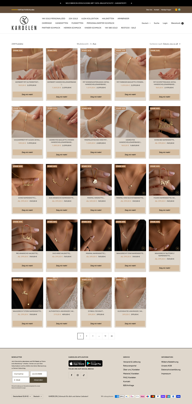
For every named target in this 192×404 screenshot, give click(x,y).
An (91, 44)
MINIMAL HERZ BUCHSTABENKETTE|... (130, 198)
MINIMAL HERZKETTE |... (96, 198)
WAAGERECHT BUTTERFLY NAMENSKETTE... (164, 254)
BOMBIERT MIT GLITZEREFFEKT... (27, 82)
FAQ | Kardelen (129, 377)
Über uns (149, 10)
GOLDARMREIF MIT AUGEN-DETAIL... (27, 140)
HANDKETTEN (61, 23)
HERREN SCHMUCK (72, 28)
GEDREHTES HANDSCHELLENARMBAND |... (130, 141)
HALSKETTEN (108, 18)
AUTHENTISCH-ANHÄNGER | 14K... (61, 311)
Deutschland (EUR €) (21, 396)
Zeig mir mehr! (27, 94)
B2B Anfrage (128, 385)
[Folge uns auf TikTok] (84, 375)
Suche (156, 23)
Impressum (166, 373)
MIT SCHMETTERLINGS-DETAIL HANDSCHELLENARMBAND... (164, 83)
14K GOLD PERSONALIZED (53, 18)
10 (105, 336)
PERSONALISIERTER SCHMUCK (100, 23)
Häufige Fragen (166, 10)
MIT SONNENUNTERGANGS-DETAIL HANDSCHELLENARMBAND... (96, 83)
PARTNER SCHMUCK (51, 28)
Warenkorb (177, 23)
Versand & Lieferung (131, 362)
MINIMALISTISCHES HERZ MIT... (96, 140)
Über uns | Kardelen (131, 369)
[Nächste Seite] (111, 336)
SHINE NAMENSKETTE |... (27, 198)
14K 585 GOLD (111, 28)
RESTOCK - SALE (128, 28)
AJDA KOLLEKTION (89, 18)
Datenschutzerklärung (170, 369)
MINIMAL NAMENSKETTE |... (96, 253)
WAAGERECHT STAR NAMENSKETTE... (130, 253)
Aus (94, 44)
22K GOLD (73, 18)
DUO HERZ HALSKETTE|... (62, 253)
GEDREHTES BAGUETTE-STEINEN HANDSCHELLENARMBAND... (61, 141)
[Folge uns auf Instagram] (78, 375)
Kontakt (156, 10)
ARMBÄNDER (123, 18)
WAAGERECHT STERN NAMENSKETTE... (27, 311)
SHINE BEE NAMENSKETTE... (164, 140)
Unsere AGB (166, 366)
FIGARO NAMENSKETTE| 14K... (165, 198)
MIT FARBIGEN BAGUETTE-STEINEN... (130, 82)
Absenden (38, 380)
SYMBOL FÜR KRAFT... (96, 311)
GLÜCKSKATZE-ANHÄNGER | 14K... (130, 311)
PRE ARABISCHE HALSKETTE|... (27, 253)
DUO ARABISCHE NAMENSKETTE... (61, 198)
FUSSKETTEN (77, 23)
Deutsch (145, 23)
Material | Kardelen (131, 373)
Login (165, 23)
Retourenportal (129, 366)
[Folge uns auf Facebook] (72, 375)
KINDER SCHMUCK (93, 28)
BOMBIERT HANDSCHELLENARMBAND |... (61, 83)
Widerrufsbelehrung (169, 362)
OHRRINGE (47, 23)
